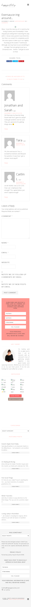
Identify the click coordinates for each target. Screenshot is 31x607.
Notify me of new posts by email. (14, 285)
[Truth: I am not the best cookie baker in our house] (4, 381)
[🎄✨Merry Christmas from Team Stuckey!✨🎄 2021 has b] (4, 390)
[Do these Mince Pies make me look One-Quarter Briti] (22, 390)
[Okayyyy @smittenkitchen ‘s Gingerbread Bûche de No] (13, 390)
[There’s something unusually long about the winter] (13, 381)
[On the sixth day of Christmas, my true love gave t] (22, 386)
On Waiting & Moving (8, 462)
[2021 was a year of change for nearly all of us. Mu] (13, 386)
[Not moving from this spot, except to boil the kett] (22, 381)
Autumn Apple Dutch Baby (10, 444)
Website (6, 262)
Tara (19, 140)
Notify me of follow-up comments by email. (14, 276)
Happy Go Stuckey (8, 7)
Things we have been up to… (16, 76)
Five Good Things (7, 478)
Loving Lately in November (10, 514)
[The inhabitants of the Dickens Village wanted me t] (4, 386)
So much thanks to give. (15, 79)
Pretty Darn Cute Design (16, 599)
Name (5, 243)
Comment (7, 216)
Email (5, 253)
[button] (28, 4)
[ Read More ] (15, 452)
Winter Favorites (7, 496)
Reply (6, 129)
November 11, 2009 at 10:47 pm (13, 113)
